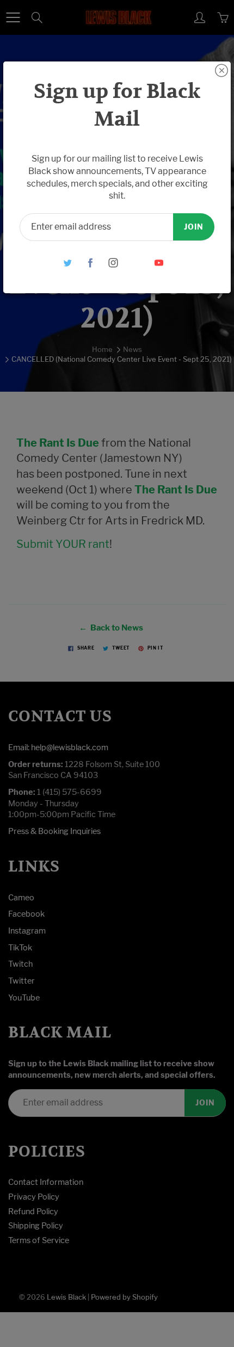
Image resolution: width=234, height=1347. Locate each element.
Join (194, 226)
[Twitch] (136, 262)
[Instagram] (113, 262)
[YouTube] (159, 262)
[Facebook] (90, 262)
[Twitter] (67, 262)
